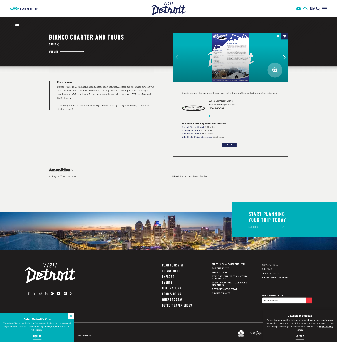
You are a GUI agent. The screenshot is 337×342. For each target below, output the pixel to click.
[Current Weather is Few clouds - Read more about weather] (305, 8)
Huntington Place (191, 130)
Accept (300, 336)
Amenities (60, 170)
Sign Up (37, 336)
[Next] (284, 57)
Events (167, 282)
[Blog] (312, 8)
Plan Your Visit (173, 265)
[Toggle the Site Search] (318, 9)
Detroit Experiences (177, 305)
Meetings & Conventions (229, 264)
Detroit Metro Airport (193, 127)
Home (16, 25)
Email (228, 145)
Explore (168, 276)
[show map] (278, 36)
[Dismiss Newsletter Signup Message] (71, 316)
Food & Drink (171, 293)
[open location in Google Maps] (193, 108)
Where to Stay (172, 299)
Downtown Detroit (191, 134)
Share (52, 44)
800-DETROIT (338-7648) (275, 277)
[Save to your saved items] (284, 36)
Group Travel (221, 293)
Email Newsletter (272, 295)
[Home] (168, 8)
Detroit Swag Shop (225, 289)
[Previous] (177, 57)
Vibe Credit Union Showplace (197, 137)
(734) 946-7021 (217, 108)
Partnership (220, 268)
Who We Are (220, 272)
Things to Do (171, 271)
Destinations (171, 288)
